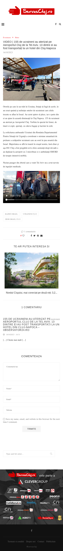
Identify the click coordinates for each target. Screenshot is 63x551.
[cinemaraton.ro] (56, 503)
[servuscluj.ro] (46, 517)
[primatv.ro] (10, 490)
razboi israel (11, 214)
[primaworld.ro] (8, 517)
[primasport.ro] (24, 497)
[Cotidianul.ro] (13, 502)
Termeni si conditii (16, 541)
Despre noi (30, 541)
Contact (41, 541)
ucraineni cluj (30, 214)
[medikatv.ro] (45, 503)
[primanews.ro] (38, 490)
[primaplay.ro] (50, 490)
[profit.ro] (55, 497)
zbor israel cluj (12, 219)
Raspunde (55, 319)
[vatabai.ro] (59, 518)
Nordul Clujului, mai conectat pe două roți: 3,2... (31, 292)
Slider (17, 37)
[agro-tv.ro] (24, 517)
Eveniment (7, 37)
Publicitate (51, 541)
